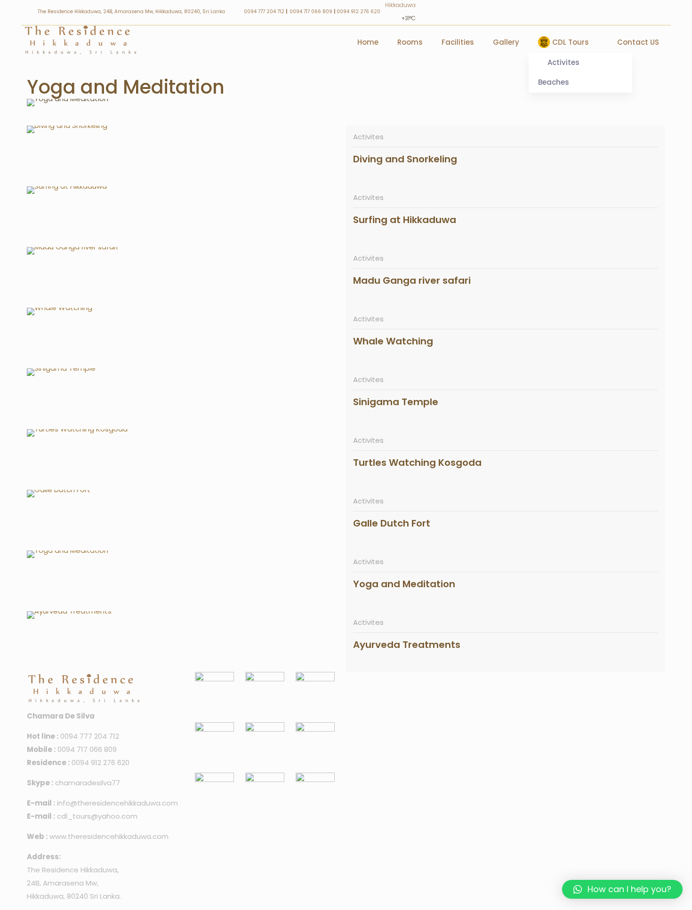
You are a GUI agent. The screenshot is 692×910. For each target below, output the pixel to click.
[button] (622, 889)
